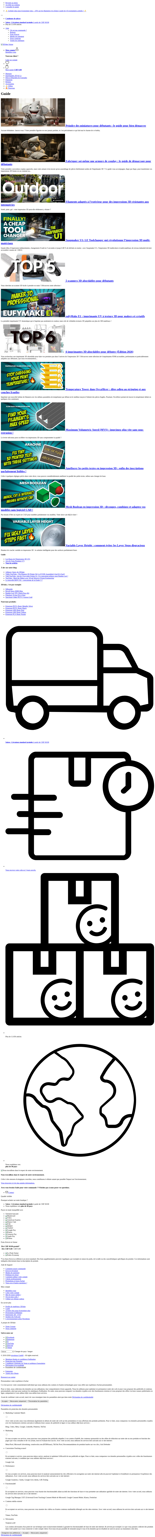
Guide (7, 1309)
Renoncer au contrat (8, 1377)
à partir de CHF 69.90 (27, 22)
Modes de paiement (17, 36)
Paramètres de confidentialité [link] (15, 1367)
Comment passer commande (15, 1269)
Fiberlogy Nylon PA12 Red (15, 595)
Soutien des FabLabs (12, 1317)
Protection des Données (13, 1361)
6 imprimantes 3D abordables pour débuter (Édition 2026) (99, 351)
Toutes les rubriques (17, 40)
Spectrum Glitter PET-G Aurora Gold (18, 597)
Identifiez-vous (10, 52)
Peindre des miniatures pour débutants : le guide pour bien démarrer (105, 125)
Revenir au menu (11, 3)
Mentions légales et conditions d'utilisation (20, 1359)
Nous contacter (15, 38)
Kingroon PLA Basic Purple (15, 614)
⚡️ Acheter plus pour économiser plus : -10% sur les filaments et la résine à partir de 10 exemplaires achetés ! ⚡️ (45, 11)
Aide (7, 28)
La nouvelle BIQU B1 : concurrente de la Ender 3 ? (24, 580)
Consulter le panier (12, 7)
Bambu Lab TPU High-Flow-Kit (17, 593)
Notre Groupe (10, 1326)
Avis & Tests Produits (14, 561)
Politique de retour (12, 1275)
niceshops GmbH (17, 1355)
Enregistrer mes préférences (11, 1533)
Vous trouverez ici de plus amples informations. (18, 1183)
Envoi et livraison (11, 1271)
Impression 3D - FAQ (13, 1315)
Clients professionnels (13, 1279)
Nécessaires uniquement (18, 1401)
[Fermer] (2, 15)
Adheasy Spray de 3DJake (15, 572)
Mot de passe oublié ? (13, 1295)
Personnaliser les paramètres (38, 1401)
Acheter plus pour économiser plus (17, 1311)
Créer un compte (11, 60)
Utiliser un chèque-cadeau (14, 1299)
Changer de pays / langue (23, 1351)
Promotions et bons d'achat (15, 1281)
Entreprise (9, 1371)
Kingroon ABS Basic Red (14, 610)
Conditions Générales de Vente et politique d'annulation (25, 1363)
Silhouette (9, 589)
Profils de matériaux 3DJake (15, 1307)
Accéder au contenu (12, 5)
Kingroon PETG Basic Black (16, 608)
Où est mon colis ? (12, 1297)
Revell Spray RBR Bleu (14, 591)
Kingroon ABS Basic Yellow (15, 612)
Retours (13, 32)
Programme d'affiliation (13, 1313)
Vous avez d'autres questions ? (16, 1283)
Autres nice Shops (11, 1373)
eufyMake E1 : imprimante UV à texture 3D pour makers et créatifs (105, 316)
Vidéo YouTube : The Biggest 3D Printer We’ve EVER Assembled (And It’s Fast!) (35, 574)
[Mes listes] (7, 64)
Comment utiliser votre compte (16, 1277)
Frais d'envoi (14, 34)
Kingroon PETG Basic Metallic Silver (19, 606)
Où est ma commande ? (18, 30)
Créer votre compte (12, 1293)
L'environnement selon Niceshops (17, 1319)
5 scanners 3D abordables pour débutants (89, 280)
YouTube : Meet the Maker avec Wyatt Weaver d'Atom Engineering (29, 578)
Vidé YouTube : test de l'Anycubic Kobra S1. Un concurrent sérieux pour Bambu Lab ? (36, 576)
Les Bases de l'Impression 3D (17, 559)
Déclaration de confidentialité (82, 1397)
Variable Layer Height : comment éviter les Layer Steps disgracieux (105, 545)
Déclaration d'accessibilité (14, 1365)
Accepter (5, 1401)
